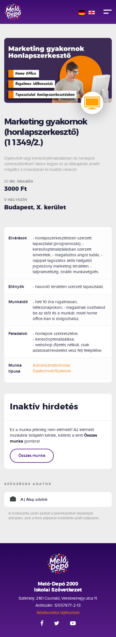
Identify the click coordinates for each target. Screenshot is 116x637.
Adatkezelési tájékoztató (58, 612)
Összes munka (31, 455)
